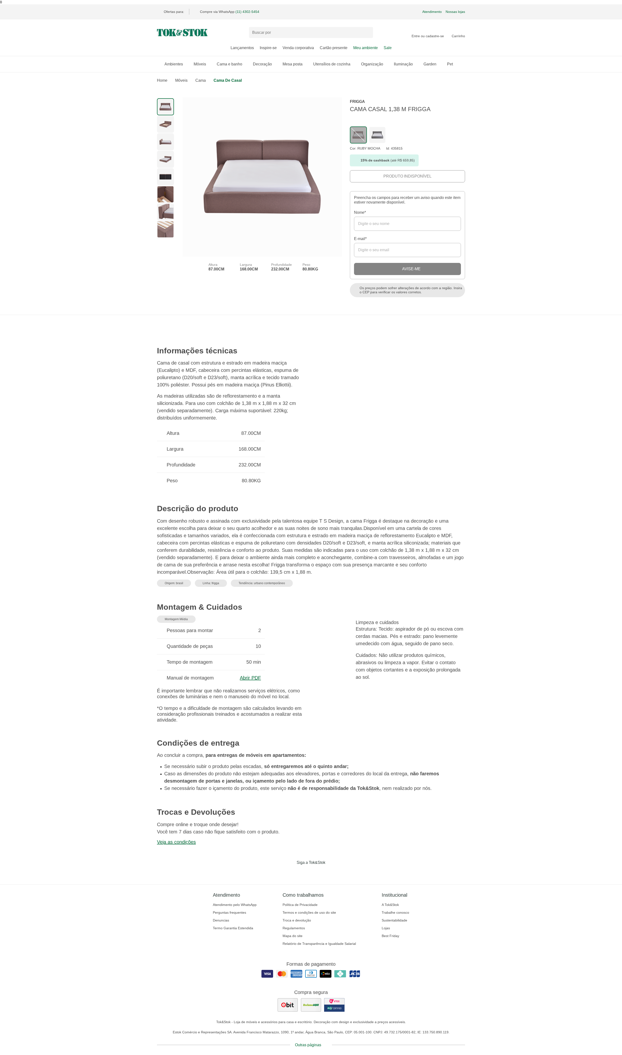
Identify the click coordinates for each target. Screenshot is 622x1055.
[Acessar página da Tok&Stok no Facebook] (290, 872)
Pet (450, 64)
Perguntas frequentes (229, 912)
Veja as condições (176, 842)
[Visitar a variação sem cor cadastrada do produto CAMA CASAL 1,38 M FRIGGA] (358, 134)
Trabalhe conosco (395, 912)
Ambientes (173, 64)
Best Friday (390, 936)
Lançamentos (242, 48)
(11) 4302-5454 (247, 12)
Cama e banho (229, 64)
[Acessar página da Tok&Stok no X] (331, 872)
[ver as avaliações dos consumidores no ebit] (287, 1005)
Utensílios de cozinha (331, 64)
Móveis (200, 64)
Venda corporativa (298, 48)
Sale (388, 48)
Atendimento (432, 12)
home (162, 80)
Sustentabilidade (394, 920)
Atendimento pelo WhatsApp (235, 905)
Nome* (360, 212)
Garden (429, 64)
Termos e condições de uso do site (309, 912)
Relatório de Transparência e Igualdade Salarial (319, 944)
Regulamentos (294, 928)
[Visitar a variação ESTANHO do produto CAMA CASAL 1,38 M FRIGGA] (377, 134)
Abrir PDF (250, 677)
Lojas (386, 928)
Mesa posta (292, 64)
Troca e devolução (297, 920)
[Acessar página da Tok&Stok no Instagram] (304, 872)
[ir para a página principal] (182, 32)
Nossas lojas (455, 12)
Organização (372, 64)
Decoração (262, 64)
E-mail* (360, 239)
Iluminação (403, 64)
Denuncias (221, 920)
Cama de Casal (228, 80)
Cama (200, 80)
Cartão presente (333, 48)
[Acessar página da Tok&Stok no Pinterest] (318, 872)
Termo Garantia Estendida (233, 928)
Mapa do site (292, 936)
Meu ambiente (365, 48)
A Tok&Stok (390, 905)
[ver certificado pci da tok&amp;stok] (334, 1005)
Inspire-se (268, 48)
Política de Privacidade (300, 905)
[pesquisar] (367, 33)
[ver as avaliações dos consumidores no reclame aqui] (311, 1005)
